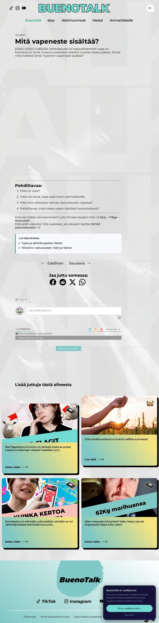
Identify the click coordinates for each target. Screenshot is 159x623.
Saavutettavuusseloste (88, 616)
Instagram (80, 601)
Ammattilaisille (121, 20)
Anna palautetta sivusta (54, 616)
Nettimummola (73, 20)
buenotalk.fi (129, 615)
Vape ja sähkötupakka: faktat (42, 243)
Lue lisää (90, 459)
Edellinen (55, 263)
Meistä (97, 20)
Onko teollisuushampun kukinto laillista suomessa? (116, 439)
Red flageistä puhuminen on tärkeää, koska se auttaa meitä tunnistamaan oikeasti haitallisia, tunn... (38, 449)
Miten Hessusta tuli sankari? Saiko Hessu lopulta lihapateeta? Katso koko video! (114, 523)
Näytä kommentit (68, 348)
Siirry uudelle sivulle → (129, 608)
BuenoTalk (33, 20)
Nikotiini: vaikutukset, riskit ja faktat (47, 248)
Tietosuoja (29, 616)
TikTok (48, 601)
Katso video (13, 467)
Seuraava (77, 263)
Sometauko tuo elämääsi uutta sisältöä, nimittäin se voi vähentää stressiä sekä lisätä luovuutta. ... (39, 523)
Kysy (50, 20)
